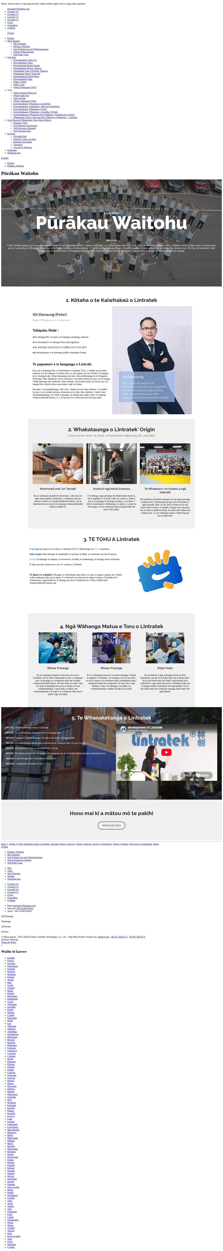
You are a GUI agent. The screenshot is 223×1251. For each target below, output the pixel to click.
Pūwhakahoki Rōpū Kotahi (26, 65)
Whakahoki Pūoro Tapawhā (26, 73)
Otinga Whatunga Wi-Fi (24, 87)
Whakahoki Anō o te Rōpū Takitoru (30, 71)
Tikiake (10, 876)
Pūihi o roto (19, 84)
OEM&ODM (19, 136)
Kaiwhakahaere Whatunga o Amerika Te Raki (35, 112)
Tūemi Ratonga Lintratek (19, 860)
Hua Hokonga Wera (23, 63)
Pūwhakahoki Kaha (22, 79)
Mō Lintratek (13, 41)
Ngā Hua (11, 57)
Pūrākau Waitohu (21, 46)
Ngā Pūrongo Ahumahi (24, 128)
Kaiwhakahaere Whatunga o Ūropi (30, 109)
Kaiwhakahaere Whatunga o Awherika (32, 103)
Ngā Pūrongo (13, 873)
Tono (9, 870)
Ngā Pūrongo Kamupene (25, 125)
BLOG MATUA (119, 937)
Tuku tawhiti (19, 98)
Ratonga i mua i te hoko (24, 139)
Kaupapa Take (20, 123)
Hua (9, 868)
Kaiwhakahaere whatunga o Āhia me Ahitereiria (36, 106)
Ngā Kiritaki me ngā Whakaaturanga (31, 49)
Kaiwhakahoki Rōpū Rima (26, 76)
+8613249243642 (24, 908)
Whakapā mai (13, 153)
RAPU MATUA (137, 937)
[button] (111, 825)
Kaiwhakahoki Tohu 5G (25, 60)
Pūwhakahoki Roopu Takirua (27, 68)
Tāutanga (17, 144)
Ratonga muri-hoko (22, 142)
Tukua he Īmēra (8, 942)
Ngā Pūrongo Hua (22, 131)
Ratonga (11, 133)
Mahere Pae (103, 937)
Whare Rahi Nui (21, 95)
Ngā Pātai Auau (21, 54)
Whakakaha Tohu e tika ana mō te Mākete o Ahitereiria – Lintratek (45, 117)
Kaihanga (12, 150)
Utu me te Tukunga (22, 147)
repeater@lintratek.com (18, 9)
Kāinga (10, 38)
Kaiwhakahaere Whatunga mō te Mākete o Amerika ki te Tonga (43, 114)
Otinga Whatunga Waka (24, 101)
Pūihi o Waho (19, 82)
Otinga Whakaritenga (23, 52)
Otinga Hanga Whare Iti (24, 93)
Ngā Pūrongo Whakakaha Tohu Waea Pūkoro (29, 120)
